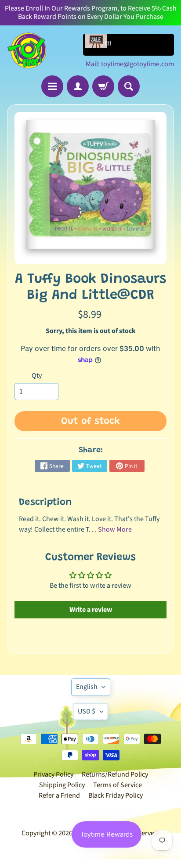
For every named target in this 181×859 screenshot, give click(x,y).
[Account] (78, 86)
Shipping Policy (62, 785)
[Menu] (52, 86)
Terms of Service (117, 785)
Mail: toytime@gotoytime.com (130, 63)
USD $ (86, 711)
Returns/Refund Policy (115, 774)
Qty (37, 375)
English (87, 687)
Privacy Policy (53, 774)
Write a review (90, 609)
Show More (115, 529)
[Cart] (103, 86)
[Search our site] (129, 86)
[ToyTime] (27, 50)
